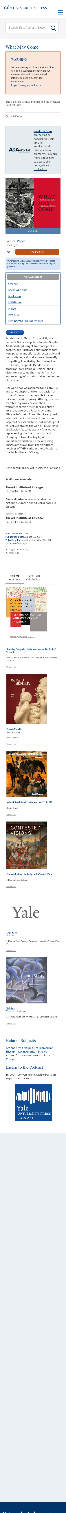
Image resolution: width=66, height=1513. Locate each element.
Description (15, 332)
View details (11, 667)
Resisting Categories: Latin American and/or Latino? (31, 649)
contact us (40, 169)
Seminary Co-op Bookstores (25, 321)
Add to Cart (37, 252)
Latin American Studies (32, 1051)
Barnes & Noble (17, 290)
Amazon (13, 284)
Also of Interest (14, 577)
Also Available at (33, 276)
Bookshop (14, 296)
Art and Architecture (19, 1048)
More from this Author (33, 577)
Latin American (43, 1048)
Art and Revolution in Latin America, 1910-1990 (29, 802)
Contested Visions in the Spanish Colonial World (29, 874)
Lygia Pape (11, 932)
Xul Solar (10, 1008)
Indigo (12, 308)
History (10, 1051)
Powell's (13, 315)
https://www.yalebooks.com (26, 85)
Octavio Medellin (14, 729)
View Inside (33, 230)
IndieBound (15, 302)
